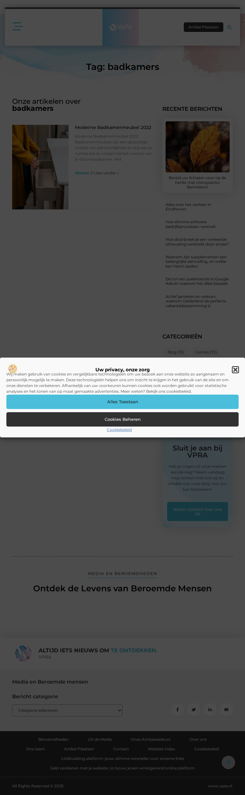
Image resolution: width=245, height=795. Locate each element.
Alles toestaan (122, 401)
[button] (235, 370)
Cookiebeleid (119, 429)
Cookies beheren (123, 419)
